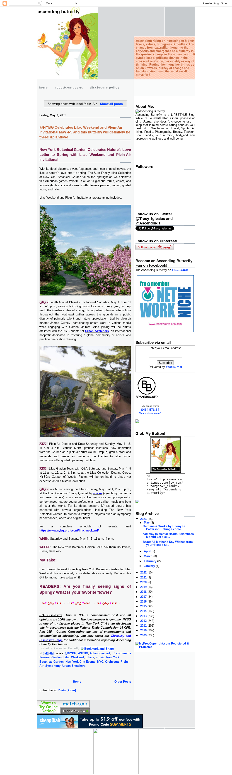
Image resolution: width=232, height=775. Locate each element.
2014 (143, 611)
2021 (143, 577)
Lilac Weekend (73, 657)
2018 (143, 591)
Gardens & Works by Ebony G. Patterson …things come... (164, 527)
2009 (143, 635)
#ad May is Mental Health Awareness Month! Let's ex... (168, 535)
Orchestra (112, 661)
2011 (143, 625)
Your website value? (150, 413)
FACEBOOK (180, 270)
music (100, 657)
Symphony (52, 665)
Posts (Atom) (67, 690)
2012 (143, 620)
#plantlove (97, 653)
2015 (143, 606)
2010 (143, 630)
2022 (143, 572)
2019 (143, 587)
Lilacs (90, 657)
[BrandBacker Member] (146, 398)
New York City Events (80, 661)
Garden (56, 657)
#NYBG (83, 653)
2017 (143, 596)
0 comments (122, 653)
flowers (44, 657)
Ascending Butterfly (59, 11)
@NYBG (70, 653)
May (147, 522)
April (148, 551)
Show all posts (111, 104)
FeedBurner (174, 367)
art (108, 653)
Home (77, 681)
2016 (143, 601)
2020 (143, 582)
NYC (100, 661)
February (150, 561)
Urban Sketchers (73, 665)
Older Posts (122, 681)
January (150, 566)
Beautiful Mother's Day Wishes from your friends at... (168, 543)
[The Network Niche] (165, 331)
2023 (143, 519)
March (148, 556)
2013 (143, 616)
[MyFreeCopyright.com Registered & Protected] (165, 647)
